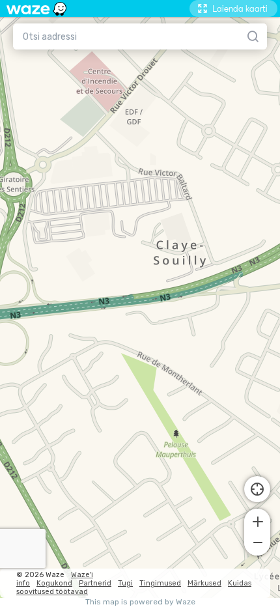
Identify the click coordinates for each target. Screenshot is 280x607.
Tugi (125, 583)
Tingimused (160, 583)
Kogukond (54, 583)
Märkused (204, 583)
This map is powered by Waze (140, 602)
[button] (257, 520)
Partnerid (95, 583)
